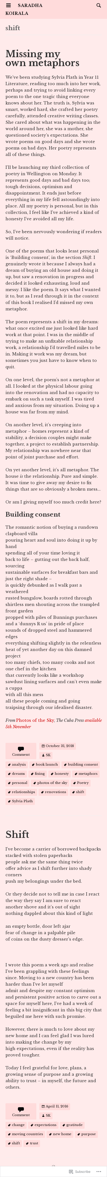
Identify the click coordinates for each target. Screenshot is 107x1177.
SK (48, 755)
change (18, 1125)
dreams (18, 774)
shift (80, 792)
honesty (62, 774)
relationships (23, 792)
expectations (45, 1125)
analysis (19, 764)
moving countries (27, 1134)
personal (19, 783)
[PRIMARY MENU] (8, 5)
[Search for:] (97, 5)
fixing (40, 774)
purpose (88, 1134)
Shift (17, 834)
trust (34, 1143)
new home (62, 1134)
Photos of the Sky (35, 720)
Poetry (83, 783)
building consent (83, 764)
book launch (47, 764)
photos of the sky (52, 783)
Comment (21, 754)
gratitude (74, 1125)
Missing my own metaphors (42, 59)
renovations (55, 792)
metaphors (88, 774)
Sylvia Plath (22, 801)
